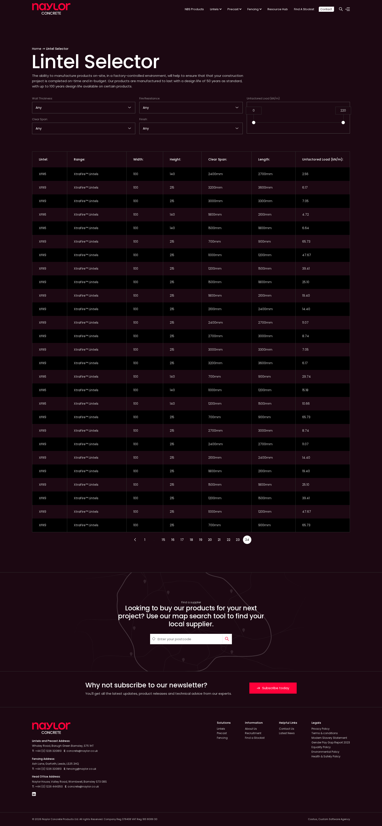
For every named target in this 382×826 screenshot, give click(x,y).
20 (210, 539)
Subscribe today (275, 688)
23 (238, 539)
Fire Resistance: (149, 98)
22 (228, 539)
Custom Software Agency (334, 819)
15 (163, 539)
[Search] (227, 639)
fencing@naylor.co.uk (81, 769)
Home (36, 48)
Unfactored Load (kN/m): (263, 98)
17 (182, 539)
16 (172, 539)
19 (200, 539)
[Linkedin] (34, 794)
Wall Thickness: (42, 98)
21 (219, 539)
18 (191, 539)
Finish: (143, 119)
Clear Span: (40, 119)
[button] (253, 122)
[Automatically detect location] (154, 639)
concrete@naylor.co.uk (82, 751)
